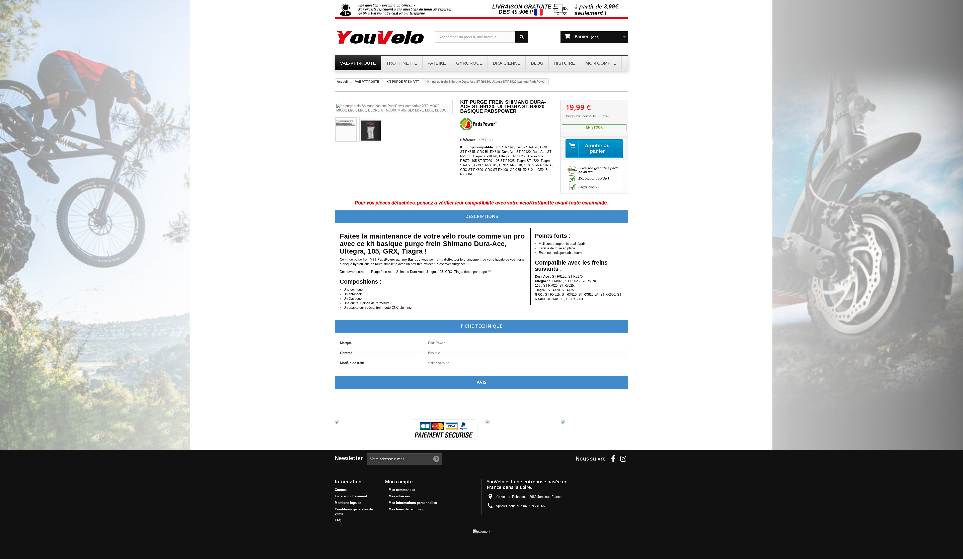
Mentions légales (348, 503)
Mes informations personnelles (413, 503)
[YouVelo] (381, 37)
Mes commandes (402, 490)
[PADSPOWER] (479, 129)
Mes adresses (399, 496)
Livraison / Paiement (351, 496)
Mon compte (399, 482)
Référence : (468, 140)
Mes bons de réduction (406, 509)
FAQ (338, 520)
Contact (341, 490)
